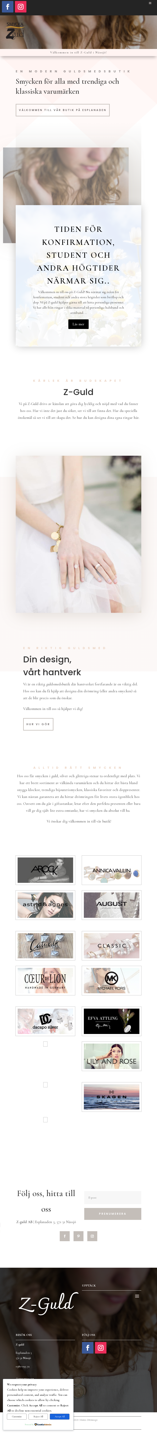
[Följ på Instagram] (20, 6)
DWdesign (92, 1420)
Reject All (38, 1416)
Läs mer (78, 324)
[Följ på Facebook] (7, 6)
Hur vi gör (38, 724)
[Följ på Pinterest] (78, 1236)
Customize (17, 1416)
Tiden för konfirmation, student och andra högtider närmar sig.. (78, 255)
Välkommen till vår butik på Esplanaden (62, 110)
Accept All (60, 1416)
